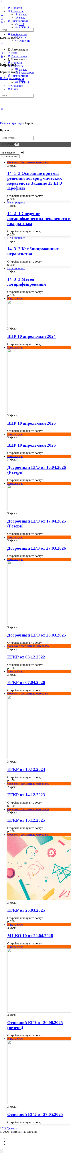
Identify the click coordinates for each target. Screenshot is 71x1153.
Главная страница (11, 123)
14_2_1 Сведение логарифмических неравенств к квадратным (39, 218)
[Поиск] (2, 53)
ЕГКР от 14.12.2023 (26, 794)
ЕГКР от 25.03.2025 (26, 910)
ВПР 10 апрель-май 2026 (31, 445)
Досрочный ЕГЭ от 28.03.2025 (36, 635)
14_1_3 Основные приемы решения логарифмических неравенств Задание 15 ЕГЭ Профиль (34, 180)
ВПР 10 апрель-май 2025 (31, 423)
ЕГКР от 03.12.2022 (26, 657)
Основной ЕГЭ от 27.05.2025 (35, 1114)
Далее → (12, 1128)
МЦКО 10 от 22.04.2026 (30, 935)
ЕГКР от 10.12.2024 (26, 769)
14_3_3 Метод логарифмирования (26, 282)
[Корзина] (2, 56)
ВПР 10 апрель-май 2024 (31, 336)
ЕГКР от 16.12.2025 (26, 820)
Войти (4, 78)
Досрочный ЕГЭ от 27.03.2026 (36, 548)
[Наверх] (1, 1151)
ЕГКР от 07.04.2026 (26, 682)
